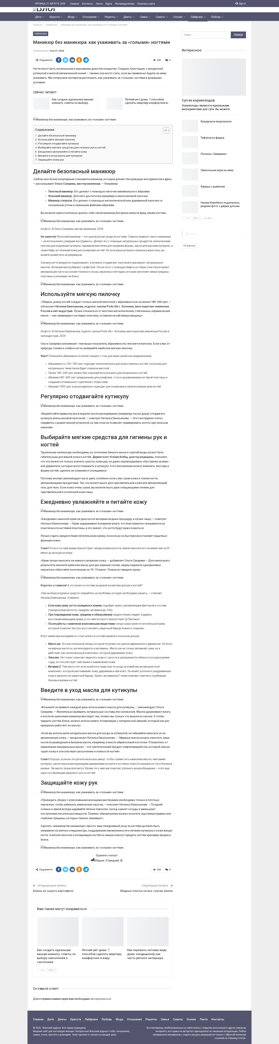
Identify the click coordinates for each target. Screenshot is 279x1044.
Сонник (177, 16)
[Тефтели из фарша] (190, 142)
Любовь (216, 16)
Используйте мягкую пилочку (56, 139)
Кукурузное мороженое (216, 121)
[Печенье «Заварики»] (190, 158)
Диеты (128, 16)
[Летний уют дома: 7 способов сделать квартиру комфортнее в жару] (114, 104)
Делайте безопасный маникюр (57, 135)
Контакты (87, 3)
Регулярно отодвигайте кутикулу (58, 143)
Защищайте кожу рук (51, 159)
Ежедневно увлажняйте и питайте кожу (62, 151)
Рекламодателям (124, 3)
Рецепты (110, 16)
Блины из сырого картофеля (53, 891)
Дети (38, 16)
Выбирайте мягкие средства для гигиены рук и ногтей (72, 147)
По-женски (189, 245)
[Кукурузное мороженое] (190, 126)
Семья (143, 16)
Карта (109, 3)
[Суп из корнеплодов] (214, 77)
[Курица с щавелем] (190, 191)
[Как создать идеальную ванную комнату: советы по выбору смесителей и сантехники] (41, 104)
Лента (99, 3)
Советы (160, 16)
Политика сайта (146, 3)
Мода (71, 16)
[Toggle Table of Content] (164, 130)
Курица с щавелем (213, 186)
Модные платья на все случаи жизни (146, 891)
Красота (55, 16)
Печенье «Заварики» (214, 153)
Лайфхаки (197, 16)
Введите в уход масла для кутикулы (60, 155)
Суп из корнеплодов (198, 100)
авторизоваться (101, 998)
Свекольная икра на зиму (217, 170)
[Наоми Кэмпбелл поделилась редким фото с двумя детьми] (190, 207)
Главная (74, 3)
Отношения (89, 16)
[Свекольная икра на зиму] (190, 174)
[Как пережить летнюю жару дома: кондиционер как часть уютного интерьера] (148, 931)
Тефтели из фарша (212, 137)
